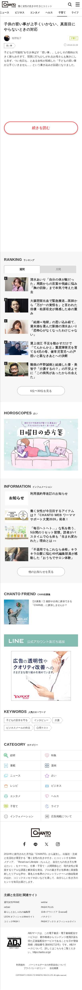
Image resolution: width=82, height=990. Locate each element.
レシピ (14, 785)
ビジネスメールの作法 (18, 727)
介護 (57, 720)
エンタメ (35, 12)
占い (53, 775)
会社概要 (54, 968)
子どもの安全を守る (17, 720)
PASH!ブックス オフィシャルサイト (58, 921)
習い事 (9, 46)
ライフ (75, 12)
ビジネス (19, 12)
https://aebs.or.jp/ (42, 952)
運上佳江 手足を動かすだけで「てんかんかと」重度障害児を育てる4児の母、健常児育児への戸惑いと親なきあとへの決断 (53, 349)
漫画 (53, 765)
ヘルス (49, 12)
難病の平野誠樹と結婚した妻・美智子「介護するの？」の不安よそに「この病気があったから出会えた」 (53, 371)
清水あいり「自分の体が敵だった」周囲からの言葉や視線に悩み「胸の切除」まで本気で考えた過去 (53, 286)
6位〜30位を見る (41, 390)
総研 (12, 755)
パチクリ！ (46, 916)
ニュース (15, 775)
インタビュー (41, 720)
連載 (12, 765)
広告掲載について (61, 816)
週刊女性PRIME (12, 902)
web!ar (44, 902)
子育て (62, 12)
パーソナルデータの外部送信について (47, 965)
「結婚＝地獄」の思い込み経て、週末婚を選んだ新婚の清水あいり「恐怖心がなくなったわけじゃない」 (53, 328)
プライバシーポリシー (35, 968)
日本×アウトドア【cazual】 (54, 912)
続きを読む (41, 128)
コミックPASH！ (12, 921)
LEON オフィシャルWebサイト (19, 916)
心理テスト (42, 727)
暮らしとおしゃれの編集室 (17, 912)
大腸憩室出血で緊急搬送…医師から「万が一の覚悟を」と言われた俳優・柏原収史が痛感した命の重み (53, 307)
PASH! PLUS (47, 907)
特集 (53, 755)
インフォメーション (21, 816)
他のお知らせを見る (41, 571)
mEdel (7, 907)
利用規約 (20, 965)
